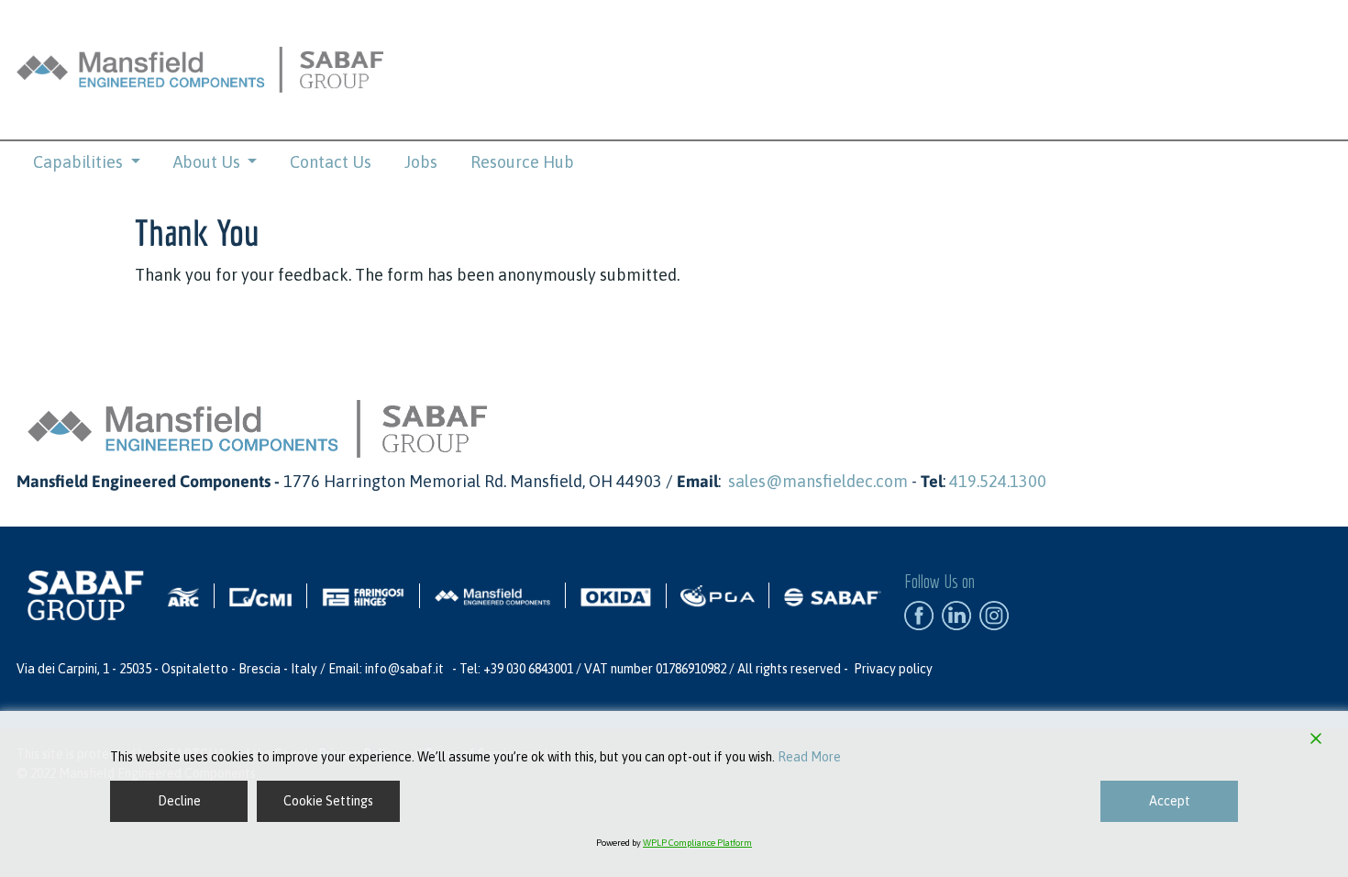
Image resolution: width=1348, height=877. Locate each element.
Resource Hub (522, 162)
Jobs (420, 162)
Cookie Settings (328, 801)
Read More (809, 756)
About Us (208, 162)
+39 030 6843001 (528, 668)
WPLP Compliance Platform (697, 843)
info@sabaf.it (404, 668)
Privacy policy (893, 668)
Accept (1169, 801)
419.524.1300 (997, 481)
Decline (179, 801)
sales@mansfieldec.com (818, 481)
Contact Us (330, 162)
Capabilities (80, 162)
